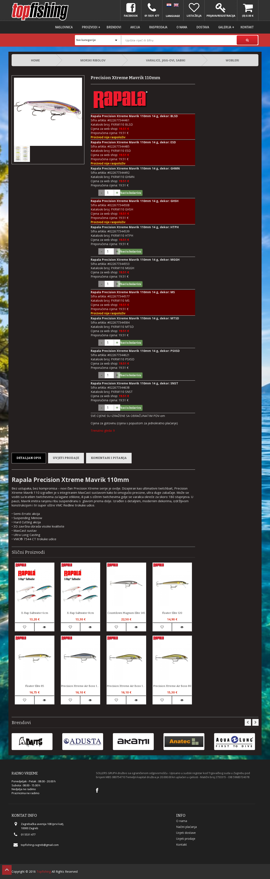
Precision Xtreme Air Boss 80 (172, 686)
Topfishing (43, 872)
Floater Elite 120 (172, 612)
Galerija (224, 27)
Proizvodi (89, 27)
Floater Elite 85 (34, 686)
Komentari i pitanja (109, 458)
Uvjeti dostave (186, 833)
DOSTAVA (202, 27)
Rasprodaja (158, 27)
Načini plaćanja (186, 827)
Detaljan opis (28, 458)
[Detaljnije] (44, 627)
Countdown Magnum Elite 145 (126, 612)
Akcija (135, 27)
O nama (182, 27)
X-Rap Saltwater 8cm (80, 612)
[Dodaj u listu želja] (24, 627)
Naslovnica (64, 27)
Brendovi (114, 27)
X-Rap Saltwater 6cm (34, 612)
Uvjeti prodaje (66, 458)
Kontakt (247, 27)
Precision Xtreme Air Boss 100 (126, 686)
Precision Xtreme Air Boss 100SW (80, 686)
